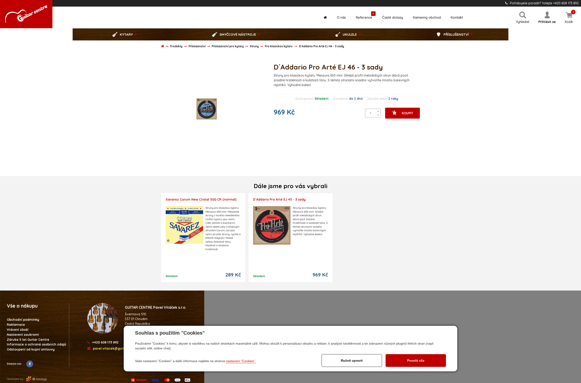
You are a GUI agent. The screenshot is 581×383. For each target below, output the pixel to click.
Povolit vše (415, 360)
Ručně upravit (352, 360)
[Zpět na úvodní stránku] (26, 14)
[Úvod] (325, 17)
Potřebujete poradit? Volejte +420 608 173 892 (544, 3)
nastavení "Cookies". (241, 361)
